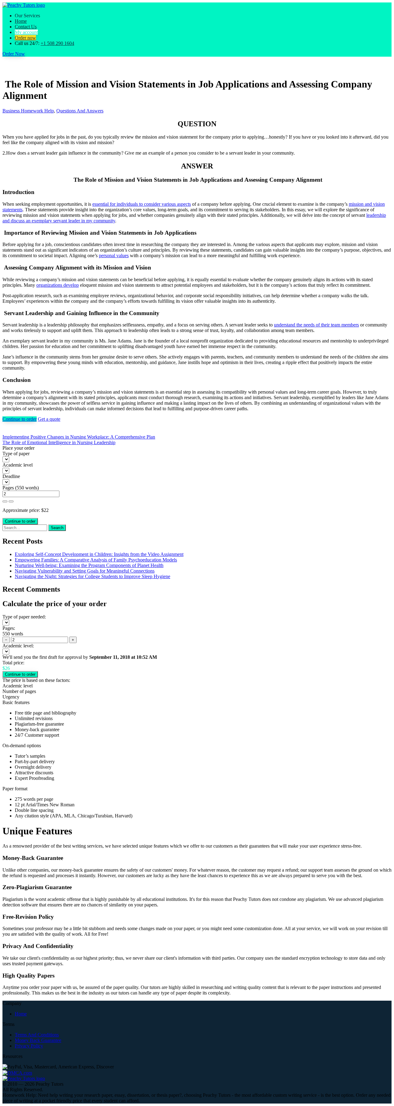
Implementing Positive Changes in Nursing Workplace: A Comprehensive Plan (78, 437)
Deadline (11, 476)
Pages (8, 487)
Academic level (17, 465)
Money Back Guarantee (38, 1040)
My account (26, 32)
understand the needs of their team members (316, 324)
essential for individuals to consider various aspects (141, 204)
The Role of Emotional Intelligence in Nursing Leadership (58, 442)
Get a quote (49, 419)
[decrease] (11, 501)
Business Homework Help (28, 110)
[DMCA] (17, 1072)
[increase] (4, 501)
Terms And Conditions (37, 1034)
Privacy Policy (29, 1045)
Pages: (8, 628)
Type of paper (16, 453)
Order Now (13, 53)
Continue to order (19, 419)
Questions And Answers (79, 110)
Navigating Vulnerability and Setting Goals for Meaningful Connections (85, 570)
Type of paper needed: (24, 616)
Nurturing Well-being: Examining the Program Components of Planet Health (89, 565)
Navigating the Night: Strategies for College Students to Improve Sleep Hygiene (92, 576)
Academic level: (18, 645)
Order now (25, 37)
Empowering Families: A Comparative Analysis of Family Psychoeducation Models (96, 559)
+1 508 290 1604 (57, 43)
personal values (114, 255)
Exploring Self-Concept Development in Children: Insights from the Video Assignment (99, 554)
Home (21, 21)
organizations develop (57, 285)
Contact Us (26, 26)
